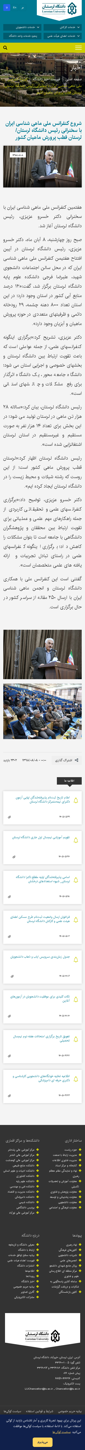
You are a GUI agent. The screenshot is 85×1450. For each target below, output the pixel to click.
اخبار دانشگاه (27, 1281)
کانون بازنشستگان (68, 1292)
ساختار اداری (73, 1141)
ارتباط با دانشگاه (26, 1250)
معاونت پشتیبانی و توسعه (63, 1197)
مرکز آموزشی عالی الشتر (22, 1155)
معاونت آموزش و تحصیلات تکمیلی (64, 1184)
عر (23, 7)
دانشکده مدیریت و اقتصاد (21, 1192)
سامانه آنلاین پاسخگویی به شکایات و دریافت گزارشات (64, 1284)
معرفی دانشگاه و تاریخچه (21, 1245)
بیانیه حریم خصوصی (23, 1287)
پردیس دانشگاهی (25, 1207)
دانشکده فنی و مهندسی (22, 1186)
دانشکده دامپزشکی (24, 1197)
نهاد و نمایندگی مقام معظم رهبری (64, 1173)
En (14, 7)
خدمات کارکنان (67, 27)
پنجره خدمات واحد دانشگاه (23, 36)
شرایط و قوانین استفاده (39, 1411)
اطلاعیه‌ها (29, 1271)
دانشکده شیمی (26, 1202)
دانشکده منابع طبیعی (23, 1165)
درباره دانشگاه (30, 1235)
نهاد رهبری (71, 1245)
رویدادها (30, 1276)
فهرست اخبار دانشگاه (46, 79)
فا (7, 7)
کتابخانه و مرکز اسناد (66, 1165)
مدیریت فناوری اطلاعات (64, 1160)
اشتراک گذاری (64, 760)
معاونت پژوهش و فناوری (63, 1192)
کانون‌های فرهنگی (68, 1250)
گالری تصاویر (27, 1292)
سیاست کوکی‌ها (12, 1411)
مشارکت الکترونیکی (24, 1297)
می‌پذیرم (42, 1442)
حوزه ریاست (71, 1150)
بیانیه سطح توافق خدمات (21, 1255)
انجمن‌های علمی (68, 1260)
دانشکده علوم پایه (25, 1181)
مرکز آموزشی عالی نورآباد (21, 1213)
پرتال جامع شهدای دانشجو (63, 1266)
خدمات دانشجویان (25, 27)
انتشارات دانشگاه (25, 1266)
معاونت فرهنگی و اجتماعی (63, 1207)
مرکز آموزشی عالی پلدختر (21, 1150)
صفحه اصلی (74, 79)
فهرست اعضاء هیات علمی (20, 1260)
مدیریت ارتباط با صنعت (65, 1155)
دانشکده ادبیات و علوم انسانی (18, 1171)
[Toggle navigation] (78, 48)
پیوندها (77, 1235)
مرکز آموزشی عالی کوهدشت (20, 1160)
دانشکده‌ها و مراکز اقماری (22, 1141)
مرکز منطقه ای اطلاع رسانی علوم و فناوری (64, 1273)
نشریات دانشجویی (67, 1255)
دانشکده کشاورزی (25, 1176)
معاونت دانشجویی (67, 1202)
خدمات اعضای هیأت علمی (61, 36)
